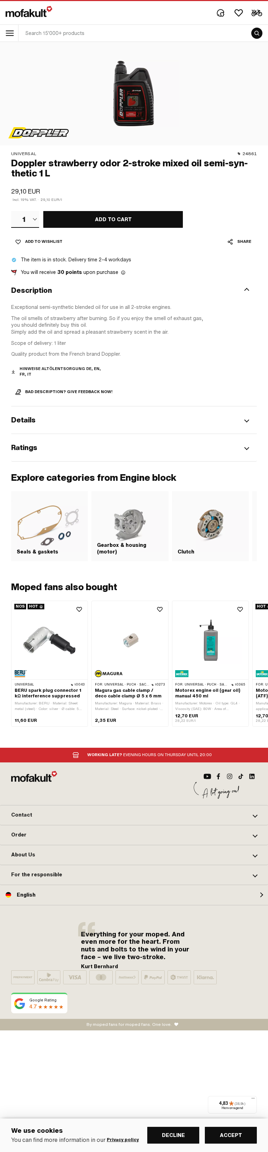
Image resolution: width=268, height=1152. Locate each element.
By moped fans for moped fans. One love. (129, 1024)
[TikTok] (241, 776)
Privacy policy (123, 1139)
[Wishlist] (238, 13)
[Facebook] (218, 776)
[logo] (29, 11)
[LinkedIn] (252, 776)
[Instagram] (229, 776)
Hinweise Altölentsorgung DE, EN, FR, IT (60, 372)
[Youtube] (207, 776)
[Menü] (253, 1100)
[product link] (50, 663)
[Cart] (256, 13)
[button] (134, 290)
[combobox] (25, 219)
